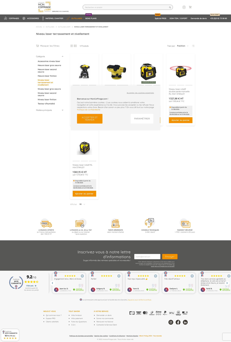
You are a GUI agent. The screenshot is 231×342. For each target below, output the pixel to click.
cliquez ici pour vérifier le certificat (139, 300)
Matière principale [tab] (44, 110)
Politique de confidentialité (88, 109)
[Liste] (75, 45)
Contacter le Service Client (106, 325)
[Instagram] (170, 322)
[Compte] (184, 7)
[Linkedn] (185, 322)
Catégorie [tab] (40, 56)
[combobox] (128, 7)
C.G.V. (73, 325)
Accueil (39, 27)
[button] (183, 45)
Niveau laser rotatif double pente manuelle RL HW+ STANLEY (179, 91)
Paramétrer (142, 118)
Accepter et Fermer (90, 118)
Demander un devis (104, 315)
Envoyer (169, 256)
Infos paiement (77, 318)
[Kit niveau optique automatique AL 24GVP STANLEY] (84, 70)
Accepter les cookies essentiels (140, 93)
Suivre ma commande (104, 318)
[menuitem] (11, 18)
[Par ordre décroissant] (193, 45)
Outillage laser (64, 27)
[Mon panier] (191, 7)
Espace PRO (50, 318)
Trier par (171, 46)
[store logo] (55, 7)
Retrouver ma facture (104, 322)
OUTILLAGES (50, 27)
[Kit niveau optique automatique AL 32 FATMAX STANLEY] (116, 70)
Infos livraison (76, 315)
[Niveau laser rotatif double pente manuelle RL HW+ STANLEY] (180, 70)
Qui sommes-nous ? (53, 315)
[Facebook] (178, 322)
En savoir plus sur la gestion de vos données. (163, 265)
